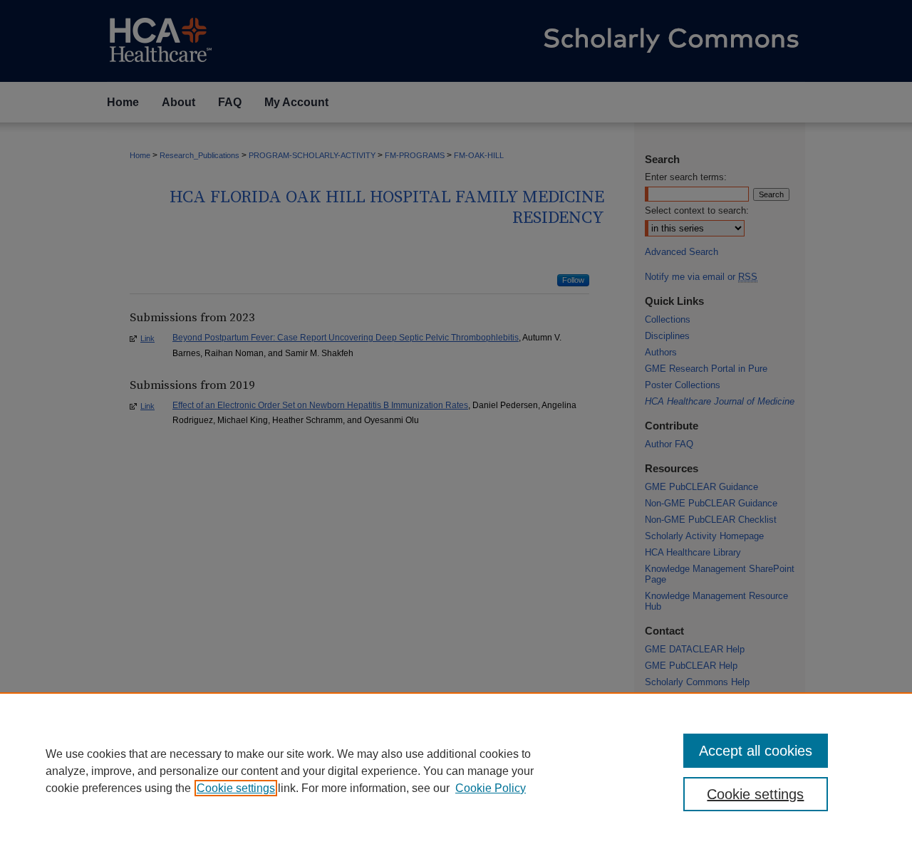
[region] (456, 770)
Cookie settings (236, 788)
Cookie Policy (490, 788)
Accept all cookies (755, 751)
